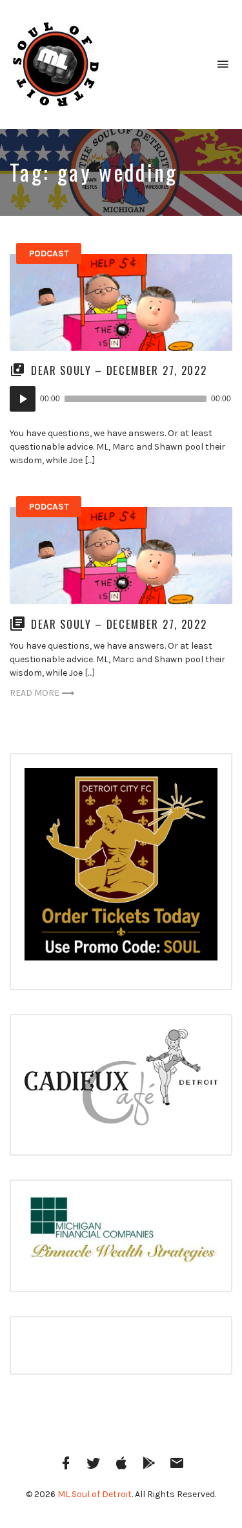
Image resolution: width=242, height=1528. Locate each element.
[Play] (22, 399)
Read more (34, 692)
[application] (121, 399)
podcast (49, 253)
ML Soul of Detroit (94, 1494)
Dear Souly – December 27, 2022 (119, 370)
